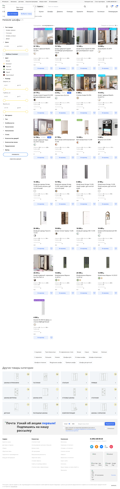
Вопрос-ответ (43, 1)
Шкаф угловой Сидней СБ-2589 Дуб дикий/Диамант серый (43, 96)
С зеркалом (38, 357)
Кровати (80, 11)
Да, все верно (12, 14)
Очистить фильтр (15, 159)
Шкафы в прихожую (95, 357)
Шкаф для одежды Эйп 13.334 (85, 231)
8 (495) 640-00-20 (96, 439)
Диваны (60, 11)
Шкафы (50, 11)
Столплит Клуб (36, 442)
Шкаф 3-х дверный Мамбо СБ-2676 (41, 50)
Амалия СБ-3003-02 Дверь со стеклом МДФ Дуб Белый (42, 321)
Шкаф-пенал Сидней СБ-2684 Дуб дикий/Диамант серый (85, 50)
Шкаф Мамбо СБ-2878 (105, 49)
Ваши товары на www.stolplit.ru (70, 467)
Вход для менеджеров (8, 457)
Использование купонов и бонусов (41, 445)
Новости (63, 454)
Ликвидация (113, 11)
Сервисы (40, 6)
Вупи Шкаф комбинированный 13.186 (65, 141)
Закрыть (113, 485)
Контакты (63, 464)
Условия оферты (36, 461)
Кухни (41, 11)
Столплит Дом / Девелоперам (40, 467)
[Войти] (107, 6)
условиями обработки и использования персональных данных (81, 429)
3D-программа (53, 1)
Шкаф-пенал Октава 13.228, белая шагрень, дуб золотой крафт (107, 186)
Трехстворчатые (50, 352)
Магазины (14, 1)
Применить (15, 154)
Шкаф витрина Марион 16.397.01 (62, 276)
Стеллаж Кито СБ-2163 (62, 95)
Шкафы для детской (85, 362)
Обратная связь (6, 451)
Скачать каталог (65, 451)
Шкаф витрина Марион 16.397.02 (83, 276)
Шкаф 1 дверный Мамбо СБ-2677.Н (105, 96)
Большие (48, 357)
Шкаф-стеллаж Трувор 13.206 (64, 231)
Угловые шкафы (80, 357)
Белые (79, 352)
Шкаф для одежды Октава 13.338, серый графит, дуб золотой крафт (63, 186)
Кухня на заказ (6, 442)
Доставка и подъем (7, 445)
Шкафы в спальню (40, 362)
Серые (87, 352)
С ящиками (37, 352)
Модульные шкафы (56, 362)
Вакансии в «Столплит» (67, 457)
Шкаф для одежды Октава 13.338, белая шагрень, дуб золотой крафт (42, 186)
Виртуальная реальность (39, 454)
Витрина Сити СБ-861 (104, 140)
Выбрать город (26, 14)
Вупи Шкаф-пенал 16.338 (84, 140)
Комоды (70, 11)
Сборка (4, 448)
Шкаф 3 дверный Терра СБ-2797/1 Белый (40, 141)
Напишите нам (88, 1)
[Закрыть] (33, 6)
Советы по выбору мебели (39, 464)
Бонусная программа (32, 1)
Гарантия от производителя (10, 454)
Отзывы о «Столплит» (67, 448)
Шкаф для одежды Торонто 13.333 (42, 232)
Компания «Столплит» (67, 445)
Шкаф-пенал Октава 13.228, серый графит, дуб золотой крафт (85, 186)
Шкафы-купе (67, 357)
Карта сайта (64, 461)
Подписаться (110, 424)
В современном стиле (66, 352)
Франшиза (64, 470)
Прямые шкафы (71, 362)
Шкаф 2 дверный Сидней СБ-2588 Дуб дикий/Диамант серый (64, 50)
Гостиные (100, 11)
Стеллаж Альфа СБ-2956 (83, 95)
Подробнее (14, 486)
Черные (95, 352)
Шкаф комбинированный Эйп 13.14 (107, 232)
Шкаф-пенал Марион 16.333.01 (107, 275)
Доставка (21, 1)
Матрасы (90, 11)
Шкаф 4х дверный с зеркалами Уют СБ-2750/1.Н (43, 276)
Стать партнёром (100, 1)
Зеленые (104, 352)
